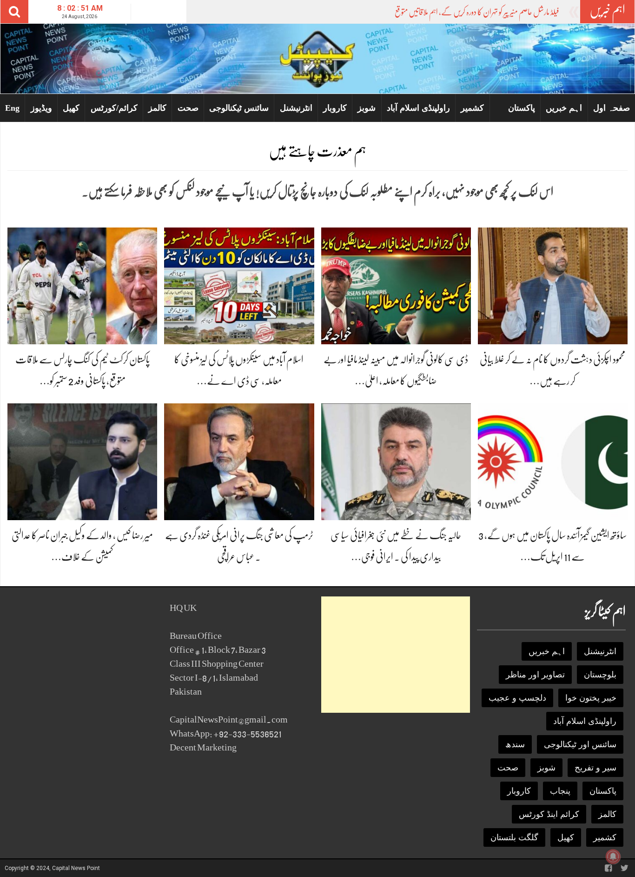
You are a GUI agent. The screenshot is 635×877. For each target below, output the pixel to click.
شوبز (366, 108)
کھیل (71, 108)
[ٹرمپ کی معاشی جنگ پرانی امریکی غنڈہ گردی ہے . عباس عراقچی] (239, 461)
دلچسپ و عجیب (517, 698)
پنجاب (560, 791)
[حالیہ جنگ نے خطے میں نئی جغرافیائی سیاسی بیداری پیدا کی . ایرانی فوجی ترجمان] (396, 461)
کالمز (157, 108)
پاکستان (521, 108)
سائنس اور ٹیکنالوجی (580, 744)
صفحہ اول (611, 108)
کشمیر (472, 108)
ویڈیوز (41, 108)
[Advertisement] (395, 654)
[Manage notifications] (613, 856)
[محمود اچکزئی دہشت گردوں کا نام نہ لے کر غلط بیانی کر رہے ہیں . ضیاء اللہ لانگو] (553, 285)
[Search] (14, 11)
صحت (188, 108)
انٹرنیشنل (296, 108)
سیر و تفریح (595, 767)
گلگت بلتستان (514, 837)
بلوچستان (600, 674)
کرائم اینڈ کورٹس (549, 814)
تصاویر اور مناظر (535, 674)
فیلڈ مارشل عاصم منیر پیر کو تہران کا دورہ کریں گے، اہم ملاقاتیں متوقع (477, 12)
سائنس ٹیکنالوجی (239, 108)
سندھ (515, 744)
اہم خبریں (564, 108)
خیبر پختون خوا (590, 698)
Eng (12, 108)
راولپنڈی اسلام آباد (418, 108)
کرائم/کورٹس (114, 108)
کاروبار (335, 108)
